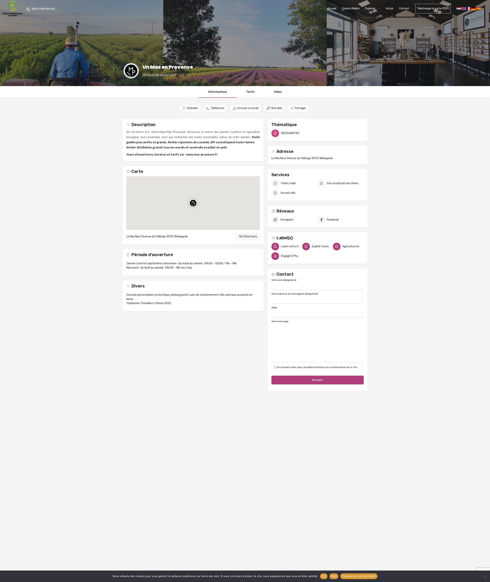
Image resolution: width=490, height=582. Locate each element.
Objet (274, 308)
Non (333, 576)
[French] (468, 8)
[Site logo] (13, 8)
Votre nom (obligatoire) (283, 280)
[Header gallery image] (81, 43)
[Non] (485, 576)
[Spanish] (478, 8)
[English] (463, 8)
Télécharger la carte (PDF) (433, 8)
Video (278, 92)
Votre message (279, 321)
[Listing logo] (131, 70)
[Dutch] (459, 8)
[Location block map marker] (193, 203)
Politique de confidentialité (359, 576)
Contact (404, 8)
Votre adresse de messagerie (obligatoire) (294, 294)
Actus (389, 8)
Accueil (331, 8)
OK (324, 576)
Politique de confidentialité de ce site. (337, 367)
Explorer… (371, 8)
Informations (217, 92)
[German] (473, 8)
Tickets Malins (350, 8)
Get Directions (248, 236)
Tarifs (250, 92)
